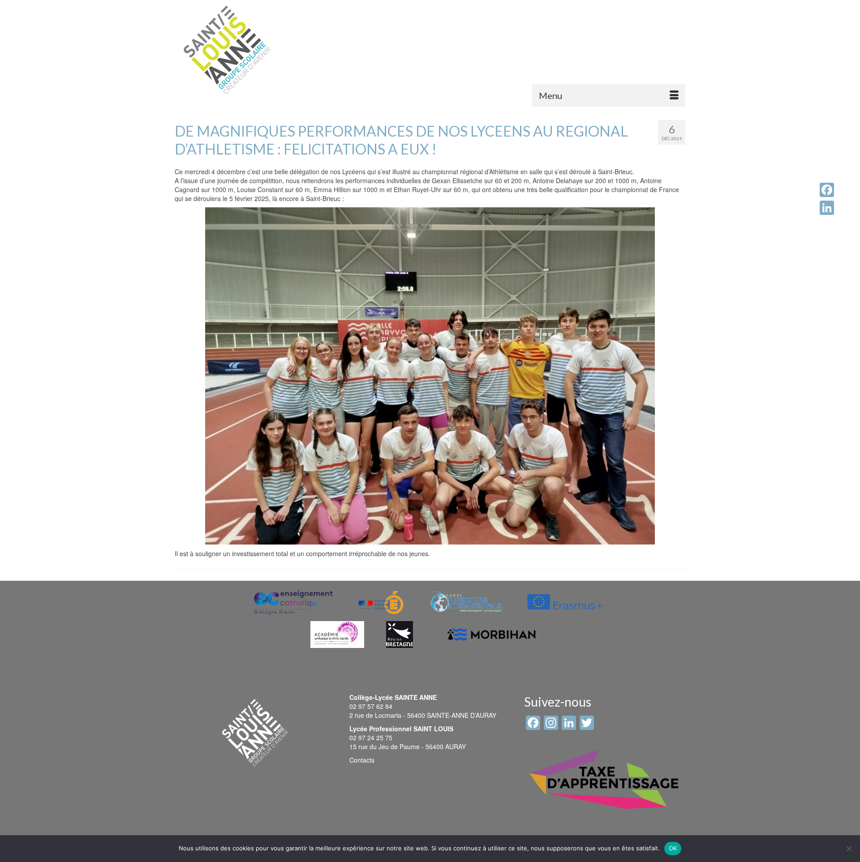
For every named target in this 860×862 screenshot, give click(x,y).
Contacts (361, 759)
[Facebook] (827, 190)
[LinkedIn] (827, 208)
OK (673, 848)
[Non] (848, 848)
